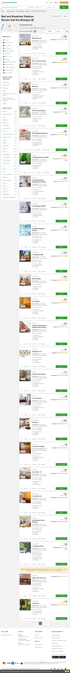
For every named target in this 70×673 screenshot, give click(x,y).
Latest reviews (38, 644)
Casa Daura (36, 301)
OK (67, 671)
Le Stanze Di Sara (37, 546)
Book (62, 53)
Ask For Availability (61, 414)
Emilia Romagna (10, 11)
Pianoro (4, 168)
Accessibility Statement (57, 646)
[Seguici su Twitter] (54, 669)
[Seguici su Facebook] (52, 669)
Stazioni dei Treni (9, 42)
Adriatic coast (6, 82)
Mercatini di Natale (9, 64)
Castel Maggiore (6, 154)
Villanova (5, 143)
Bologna (27, 11)
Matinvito (35, 86)
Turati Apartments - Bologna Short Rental (39, 181)
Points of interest (39, 637)
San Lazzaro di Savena (8, 134)
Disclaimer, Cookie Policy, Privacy (59, 640)
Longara (4, 140)
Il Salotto (35, 422)
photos (25, 53)
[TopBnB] (34, 31)
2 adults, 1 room (51, 7)
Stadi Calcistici (8, 45)
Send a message (41, 53)
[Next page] (47, 623)
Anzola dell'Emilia (7, 157)
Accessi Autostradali (9, 70)
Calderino (5, 148)
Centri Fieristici (8, 48)
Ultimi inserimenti (39, 647)
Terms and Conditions (23, 668)
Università (7, 59)
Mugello (4, 91)
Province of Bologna (20, 11)
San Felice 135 (37, 472)
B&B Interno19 (37, 38)
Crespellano (5, 191)
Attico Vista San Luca (39, 578)
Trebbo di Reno (6, 128)
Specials (37, 635)
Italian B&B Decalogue (6, 635)
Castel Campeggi (6, 160)
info (22, 53)
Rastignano (5, 122)
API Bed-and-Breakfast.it (57, 648)
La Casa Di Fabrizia (38, 446)
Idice (4, 166)
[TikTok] (61, 669)
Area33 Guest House (38, 374)
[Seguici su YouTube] (65, 669)
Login (52, 2)
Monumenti (7, 53)
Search (64, 7)
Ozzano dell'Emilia (7, 180)
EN (57, 2)
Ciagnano (5, 188)
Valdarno (5, 103)
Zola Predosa (6, 125)
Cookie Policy (38, 668)
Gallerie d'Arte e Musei (10, 67)
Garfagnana (5, 88)
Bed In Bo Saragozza (39, 110)
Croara (4, 131)
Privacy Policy (30, 668)
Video (25, 149)
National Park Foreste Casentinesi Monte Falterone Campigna (9, 99)
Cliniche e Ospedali (9, 51)
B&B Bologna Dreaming (39, 133)
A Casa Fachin (37, 496)
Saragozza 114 (37, 351)
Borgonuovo (5, 120)
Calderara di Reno (7, 137)
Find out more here (15, 671)
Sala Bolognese (6, 194)
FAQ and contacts (56, 637)
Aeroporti (7, 40)
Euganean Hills (6, 85)
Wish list (47, 2)
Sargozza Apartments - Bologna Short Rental (39, 326)
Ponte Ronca (5, 145)
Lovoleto (5, 183)
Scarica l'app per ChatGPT (58, 651)
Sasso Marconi (6, 163)
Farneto (4, 151)
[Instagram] (58, 669)
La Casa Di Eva (37, 398)
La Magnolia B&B (37, 254)
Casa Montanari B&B (39, 206)
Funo (4, 171)
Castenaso (5, 177)
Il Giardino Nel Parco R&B (40, 157)
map (30, 53)
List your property (64, 2)
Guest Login (54, 643)
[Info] (31, 31)
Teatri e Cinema (8, 72)
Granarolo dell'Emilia (7, 174)
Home (2, 11)
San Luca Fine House (39, 61)
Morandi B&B (36, 279)
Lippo (4, 117)
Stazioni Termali (8, 56)
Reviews (34, 53)
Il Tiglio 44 (35, 603)
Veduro (4, 186)
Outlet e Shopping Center (10, 61)
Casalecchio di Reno (7, 114)
